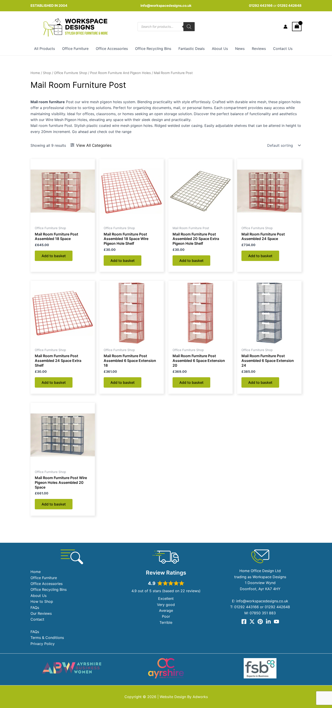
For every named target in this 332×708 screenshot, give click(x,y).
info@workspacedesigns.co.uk (166, 5)
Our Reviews (41, 613)
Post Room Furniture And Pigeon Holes (120, 73)
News (240, 48)
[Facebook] (244, 621)
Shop (47, 73)
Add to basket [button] (54, 256)
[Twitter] (252, 621)
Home (35, 73)
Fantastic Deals (191, 48)
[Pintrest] (260, 621)
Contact (37, 619)
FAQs (34, 607)
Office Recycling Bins (153, 48)
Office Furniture (75, 48)
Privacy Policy (42, 643)
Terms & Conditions (47, 637)
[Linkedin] (268, 621)
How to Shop (41, 601)
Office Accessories (112, 48)
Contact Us (282, 48)
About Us (220, 48)
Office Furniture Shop (70, 73)
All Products (44, 48)
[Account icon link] (285, 27)
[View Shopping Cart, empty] (297, 26)
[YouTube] (276, 621)
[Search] (189, 26)
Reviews (259, 48)
